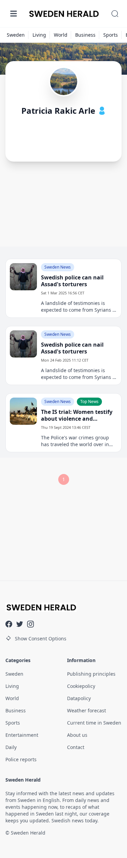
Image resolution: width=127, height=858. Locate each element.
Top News (89, 401)
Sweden (16, 35)
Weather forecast (86, 710)
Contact (75, 747)
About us (77, 735)
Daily (11, 747)
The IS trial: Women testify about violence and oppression (76, 415)
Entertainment (21, 735)
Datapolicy (79, 698)
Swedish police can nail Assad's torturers (72, 281)
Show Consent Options (40, 638)
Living (39, 35)
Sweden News (57, 267)
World (60, 35)
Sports (110, 35)
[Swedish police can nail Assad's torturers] (23, 276)
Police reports (21, 759)
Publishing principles (91, 674)
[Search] (115, 13)
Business (85, 35)
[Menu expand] (13, 13)
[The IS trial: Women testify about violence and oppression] (23, 411)
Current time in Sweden (94, 722)
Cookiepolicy (81, 686)
